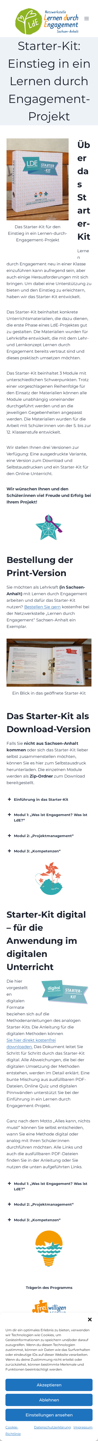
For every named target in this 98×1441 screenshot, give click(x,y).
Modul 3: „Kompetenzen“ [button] (37, 851)
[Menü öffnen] (86, 18)
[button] (90, 1319)
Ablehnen (49, 1400)
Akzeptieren (49, 1384)
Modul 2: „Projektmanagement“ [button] (44, 836)
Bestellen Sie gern (42, 606)
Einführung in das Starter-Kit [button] (41, 799)
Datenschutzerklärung (52, 1427)
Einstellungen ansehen (49, 1415)
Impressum (83, 1427)
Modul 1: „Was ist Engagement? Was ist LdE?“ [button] (50, 817)
